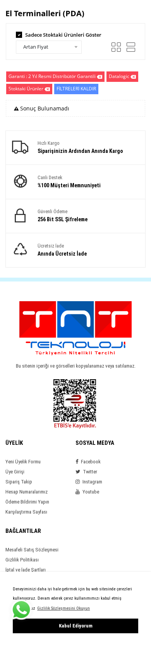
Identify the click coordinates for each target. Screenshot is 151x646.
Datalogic (119, 76)
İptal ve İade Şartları (25, 570)
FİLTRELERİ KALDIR (76, 88)
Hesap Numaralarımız (26, 492)
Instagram (91, 482)
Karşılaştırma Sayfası (26, 512)
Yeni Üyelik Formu (23, 462)
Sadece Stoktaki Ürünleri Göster (63, 34)
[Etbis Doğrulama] (74, 403)
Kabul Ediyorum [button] (76, 626)
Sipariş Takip (18, 482)
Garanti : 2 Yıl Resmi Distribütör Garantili (52, 76)
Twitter (89, 472)
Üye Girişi (14, 472)
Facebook (90, 462)
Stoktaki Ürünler (26, 88)
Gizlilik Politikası (22, 560)
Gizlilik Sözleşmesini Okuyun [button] (63, 608)
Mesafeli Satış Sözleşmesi (31, 550)
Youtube (90, 492)
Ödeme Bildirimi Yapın (27, 502)
